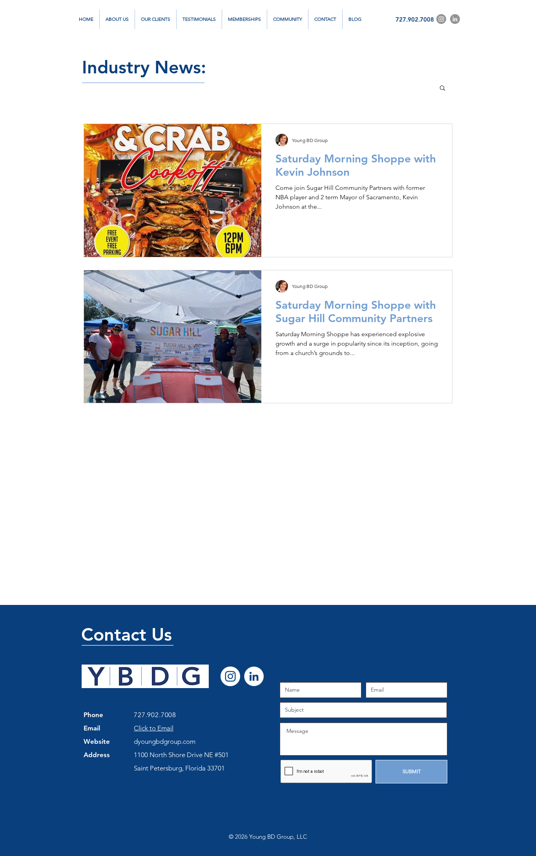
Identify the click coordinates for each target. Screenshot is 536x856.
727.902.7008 (415, 19)
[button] (442, 88)
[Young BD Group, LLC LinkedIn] (455, 19)
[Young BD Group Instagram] (441, 19)
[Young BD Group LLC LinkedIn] (254, 676)
